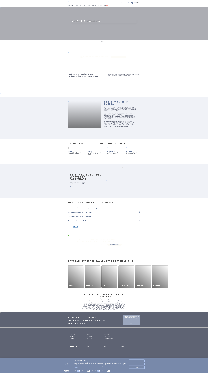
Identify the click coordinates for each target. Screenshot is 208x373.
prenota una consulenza (74, 320)
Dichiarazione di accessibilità (108, 338)
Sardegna (88, 346)
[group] (104, 23)
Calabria (105, 348)
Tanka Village (87, 5)
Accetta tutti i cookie (137, 360)
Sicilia (88, 348)
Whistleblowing (72, 336)
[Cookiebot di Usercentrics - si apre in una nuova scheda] (66, 371)
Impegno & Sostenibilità (107, 336)
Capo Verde (122, 346)
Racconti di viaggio (107, 332)
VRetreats (88, 334)
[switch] (88, 371)
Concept (88, 332)
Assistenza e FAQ (106, 334)
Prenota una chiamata (114, 244)
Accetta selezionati (136, 364)
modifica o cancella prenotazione (77, 323)
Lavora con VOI (72, 334)
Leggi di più (75, 226)
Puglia (105, 346)
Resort (81, 5)
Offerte (76, 5)
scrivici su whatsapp (88, 320)
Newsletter (71, 340)
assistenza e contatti (101, 320)
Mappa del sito (106, 340)
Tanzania (122, 348)
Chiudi (137, 367)
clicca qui (75, 367)
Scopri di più (118, 56)
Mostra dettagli (115, 370)
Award (105, 5)
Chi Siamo (100, 5)
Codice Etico (72, 338)
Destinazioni (70, 5)
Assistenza (94, 5)
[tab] (104, 41)
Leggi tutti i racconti (75, 187)
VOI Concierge (89, 336)
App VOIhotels (89, 338)
